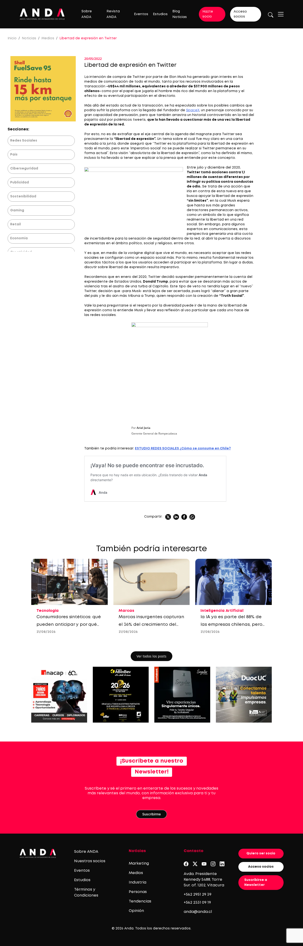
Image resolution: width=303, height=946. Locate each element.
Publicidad (19, 182)
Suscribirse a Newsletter (255, 882)
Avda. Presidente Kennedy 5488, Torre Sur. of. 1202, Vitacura (204, 879)
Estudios (160, 14)
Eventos (141, 14)
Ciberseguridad (24, 168)
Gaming (17, 210)
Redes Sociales (23, 140)
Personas (138, 892)
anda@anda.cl (198, 912)
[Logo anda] (42, 14)
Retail (15, 224)
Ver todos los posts (151, 656)
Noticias (29, 38)
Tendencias (140, 901)
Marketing (139, 863)
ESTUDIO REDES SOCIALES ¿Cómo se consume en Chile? (183, 448)
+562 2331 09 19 (197, 902)
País (14, 154)
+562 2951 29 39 (197, 894)
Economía (19, 238)
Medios (47, 38)
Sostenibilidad (23, 196)
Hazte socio (207, 14)
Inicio (12, 38)
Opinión (136, 911)
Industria (137, 882)
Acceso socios (240, 14)
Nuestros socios (89, 861)
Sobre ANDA (86, 851)
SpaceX (192, 110)
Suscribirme (151, 814)
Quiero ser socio (260, 853)
